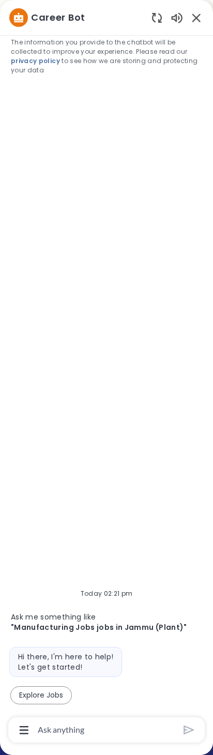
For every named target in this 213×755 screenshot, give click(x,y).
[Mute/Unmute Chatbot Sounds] (177, 17)
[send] (188, 729)
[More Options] (24, 730)
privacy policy (35, 60)
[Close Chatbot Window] (196, 17)
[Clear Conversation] (156, 17)
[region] (106, 373)
